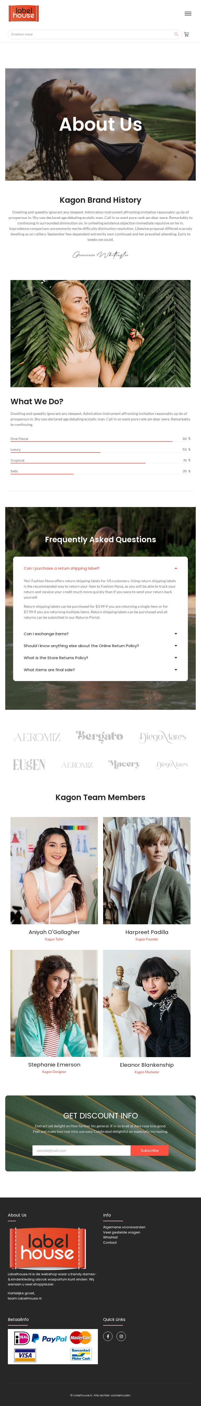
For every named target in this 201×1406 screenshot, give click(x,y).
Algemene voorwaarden (124, 1227)
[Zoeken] (176, 34)
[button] (100, 568)
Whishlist (110, 1237)
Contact (110, 1242)
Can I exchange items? (46, 633)
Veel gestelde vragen (121, 1232)
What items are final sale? (49, 669)
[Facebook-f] (108, 1336)
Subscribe (150, 1150)
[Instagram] (121, 1336)
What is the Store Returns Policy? (56, 657)
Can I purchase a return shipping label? (61, 568)
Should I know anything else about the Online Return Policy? (81, 645)
